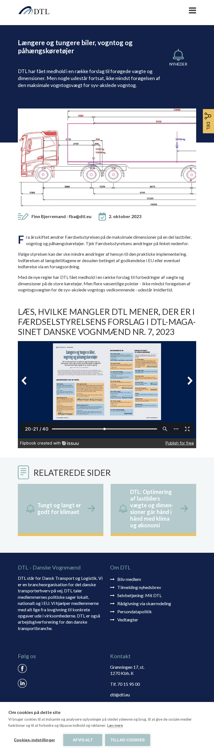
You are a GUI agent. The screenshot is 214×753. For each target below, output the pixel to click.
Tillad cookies (128, 740)
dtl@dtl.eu (120, 694)
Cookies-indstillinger (34, 740)
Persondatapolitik (134, 611)
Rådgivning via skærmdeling (144, 603)
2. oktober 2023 (125, 216)
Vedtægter (127, 619)
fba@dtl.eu (80, 216)
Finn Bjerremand (61, 216)
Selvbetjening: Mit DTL (139, 595)
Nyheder (178, 64)
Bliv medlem (129, 579)
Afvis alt (83, 740)
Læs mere (115, 725)
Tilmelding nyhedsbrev (139, 587)
